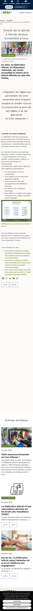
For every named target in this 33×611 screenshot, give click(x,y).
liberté (14, 576)
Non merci (17, 604)
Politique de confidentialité (17, 608)
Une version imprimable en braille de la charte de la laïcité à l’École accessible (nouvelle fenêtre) (18, 272)
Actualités (10, 20)
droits (5, 525)
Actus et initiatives (8, 55)
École (5, 284)
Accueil (2, 20)
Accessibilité (20, 7)
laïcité (13, 284)
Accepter (17, 601)
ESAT (13, 525)
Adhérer (9, 7)
